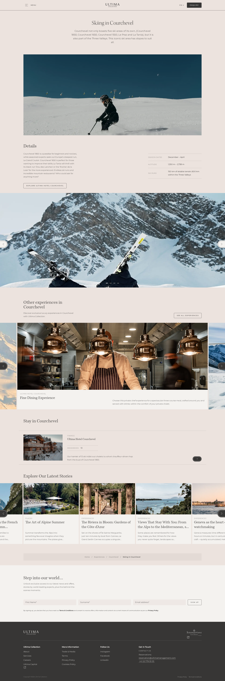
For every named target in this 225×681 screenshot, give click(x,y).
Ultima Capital (30, 664)
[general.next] (221, 244)
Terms (65, 656)
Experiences (99, 557)
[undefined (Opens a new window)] (194, 634)
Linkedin (104, 660)
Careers (27, 660)
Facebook (105, 656)
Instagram (105, 652)
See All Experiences (188, 315)
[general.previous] (4, 244)
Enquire (194, 5)
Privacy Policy (153, 610)
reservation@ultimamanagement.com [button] (157, 658)
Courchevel (113, 557)
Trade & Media (68, 652)
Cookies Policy (69, 664)
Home (87, 557)
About (26, 652)
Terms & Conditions (66, 610)
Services (27, 656)
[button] (107, 283)
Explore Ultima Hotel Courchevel (45, 186)
